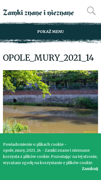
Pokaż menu (50, 31)
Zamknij (90, 168)
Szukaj (91, 11)
